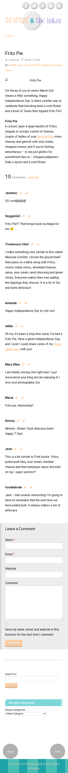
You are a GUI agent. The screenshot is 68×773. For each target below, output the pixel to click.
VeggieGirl (12, 216)
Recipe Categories (15, 709)
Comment (11, 583)
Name (10, 540)
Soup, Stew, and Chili (28, 65)
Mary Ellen (12, 364)
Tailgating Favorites (51, 65)
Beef (13, 65)
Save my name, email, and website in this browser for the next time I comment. (32, 632)
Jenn (8, 449)
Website (10, 568)
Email (9, 554)
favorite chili (45, 136)
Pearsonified (35, 763)
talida (9, 326)
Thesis (55, 763)
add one (33, 177)
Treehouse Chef (17, 244)
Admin (34, 768)
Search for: (11, 674)
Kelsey (10, 421)
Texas (8, 70)
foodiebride (13, 487)
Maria (9, 398)
